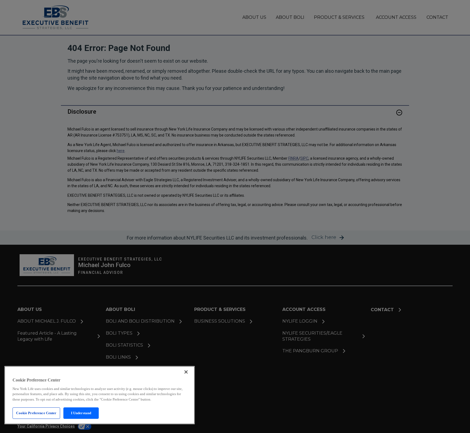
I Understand (81, 413)
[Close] (186, 372)
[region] (99, 395)
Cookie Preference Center (36, 413)
